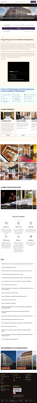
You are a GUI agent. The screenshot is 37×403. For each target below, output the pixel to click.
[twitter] (19, 377)
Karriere (2, 379)
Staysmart (2, 377)
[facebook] (14, 377)
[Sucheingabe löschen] (11, 25)
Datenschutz (3, 400)
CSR (1, 380)
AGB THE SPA (31, 400)
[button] (8, 124)
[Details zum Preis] (8, 365)
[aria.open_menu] (34, 5)
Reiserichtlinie (26, 400)
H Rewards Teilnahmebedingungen (13, 400)
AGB (34, 400)
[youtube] (14, 380)
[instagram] (17, 377)
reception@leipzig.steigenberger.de (17, 79)
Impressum (7, 400)
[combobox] (7, 25)
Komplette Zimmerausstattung (6, 133)
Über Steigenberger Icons (5, 376)
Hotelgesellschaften (21, 400)
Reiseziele (2, 383)
